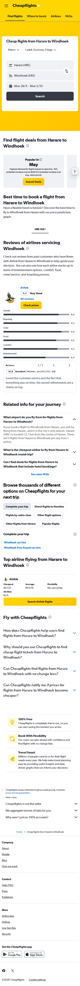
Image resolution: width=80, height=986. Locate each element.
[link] (33, 181)
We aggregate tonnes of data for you (28, 810)
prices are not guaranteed (17, 793)
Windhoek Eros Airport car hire (22, 547)
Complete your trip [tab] (17, 506)
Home (19, 832)
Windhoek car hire (15, 542)
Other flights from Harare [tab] (21, 523)
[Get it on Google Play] (12, 954)
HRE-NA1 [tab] (40, 229)
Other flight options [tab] (49, 515)
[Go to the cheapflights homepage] (26, 6)
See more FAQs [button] (40, 474)
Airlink (24, 287)
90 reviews (27, 298)
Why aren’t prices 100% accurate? (27, 817)
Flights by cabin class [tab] (18, 515)
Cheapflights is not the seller (23, 804)
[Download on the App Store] (34, 954)
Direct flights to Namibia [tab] (49, 506)
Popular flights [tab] (51, 523)
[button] (6, 6)
